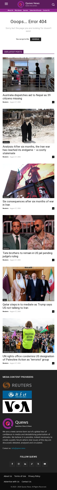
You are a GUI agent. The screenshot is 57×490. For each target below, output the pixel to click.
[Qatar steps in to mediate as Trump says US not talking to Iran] (28, 284)
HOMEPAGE (35, 39)
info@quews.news (18, 448)
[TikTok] (31, 464)
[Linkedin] (25, 464)
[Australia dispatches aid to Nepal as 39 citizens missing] (28, 74)
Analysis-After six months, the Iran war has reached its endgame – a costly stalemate (26, 150)
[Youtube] (44, 464)
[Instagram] (18, 464)
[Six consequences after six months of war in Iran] (28, 181)
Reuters (5, 102)
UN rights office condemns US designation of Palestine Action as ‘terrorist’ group (28, 358)
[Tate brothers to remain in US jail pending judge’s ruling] (28, 232)
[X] (38, 464)
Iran (4, 300)
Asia (4, 91)
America (6, 142)
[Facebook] (12, 464)
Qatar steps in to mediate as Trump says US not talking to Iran (27, 306)
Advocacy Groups (8, 352)
